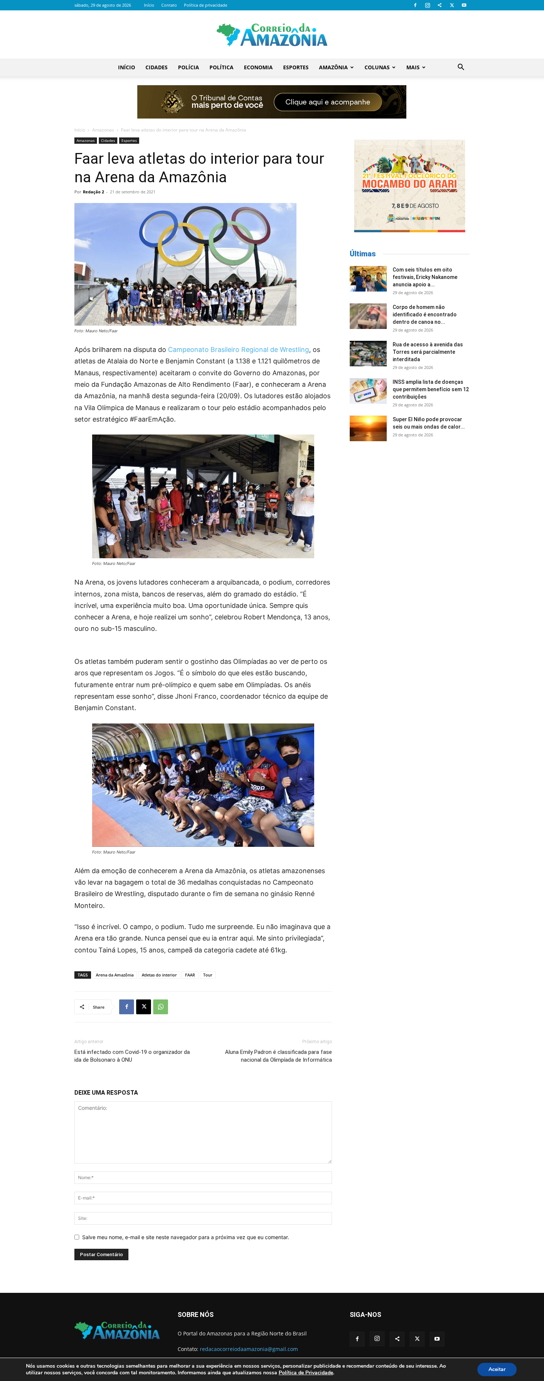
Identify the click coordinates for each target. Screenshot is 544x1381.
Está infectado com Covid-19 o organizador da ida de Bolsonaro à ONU (132, 1056)
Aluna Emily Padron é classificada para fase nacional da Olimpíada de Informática (278, 1056)
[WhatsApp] (160, 1006)
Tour (207, 975)
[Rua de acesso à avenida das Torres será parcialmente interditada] (368, 353)
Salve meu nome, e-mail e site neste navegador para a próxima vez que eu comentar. (185, 1237)
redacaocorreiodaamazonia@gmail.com (249, 1348)
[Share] (439, 5)
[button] (461, 67)
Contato (169, 5)
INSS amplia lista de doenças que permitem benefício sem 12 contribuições (431, 389)
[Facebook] (415, 5)
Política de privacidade (205, 5)
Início (149, 5)
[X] (451, 5)
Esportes (296, 67)
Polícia (188, 67)
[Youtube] (464, 5)
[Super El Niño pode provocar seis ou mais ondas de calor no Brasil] (368, 428)
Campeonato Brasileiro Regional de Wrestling (238, 349)
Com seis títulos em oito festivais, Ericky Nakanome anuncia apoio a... (425, 277)
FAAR (190, 975)
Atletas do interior (159, 975)
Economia (258, 67)
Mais (413, 67)
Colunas (377, 67)
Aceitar (497, 1369)
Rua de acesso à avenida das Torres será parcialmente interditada (428, 352)
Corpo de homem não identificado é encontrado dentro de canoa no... (425, 314)
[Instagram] (427, 5)
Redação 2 (93, 191)
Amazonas (103, 130)
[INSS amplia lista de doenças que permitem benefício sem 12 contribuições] (368, 391)
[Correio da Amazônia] (272, 35)
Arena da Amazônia (115, 975)
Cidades (156, 67)
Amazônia (333, 67)
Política (221, 67)
